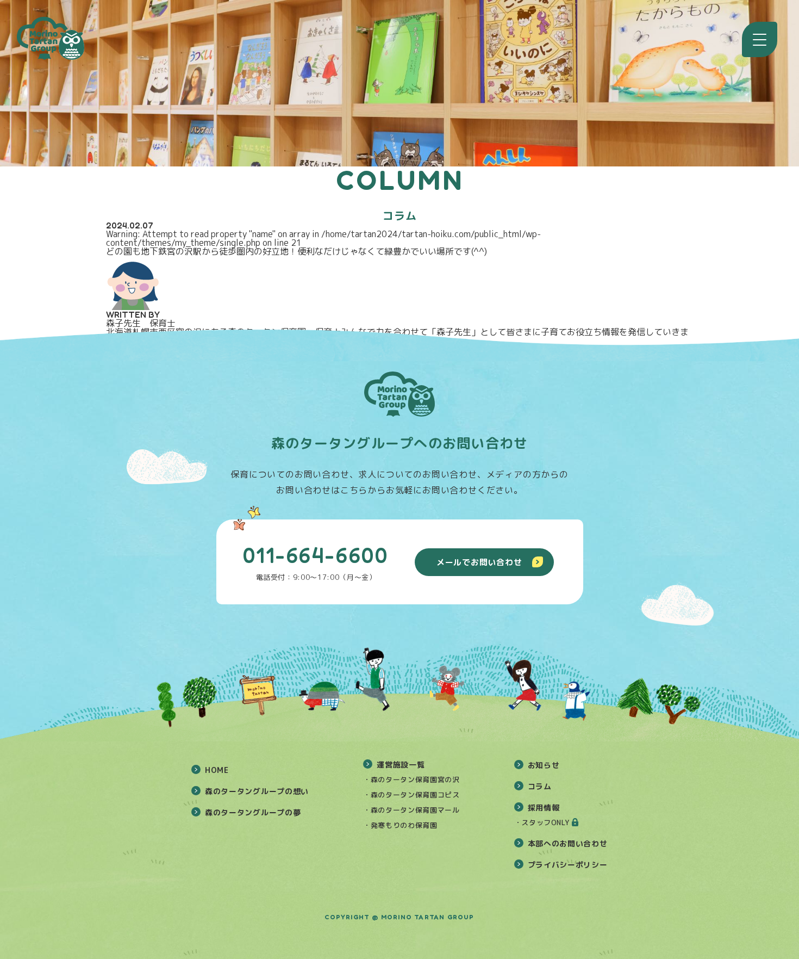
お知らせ (544, 765)
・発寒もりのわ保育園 (400, 825)
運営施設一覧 (401, 764)
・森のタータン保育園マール (411, 810)
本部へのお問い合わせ (568, 843)
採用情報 (544, 807)
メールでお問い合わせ (479, 562)
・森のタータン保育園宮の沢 (411, 779)
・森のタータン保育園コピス (411, 795)
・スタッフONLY (542, 822)
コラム (540, 786)
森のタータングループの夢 (253, 812)
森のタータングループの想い (257, 791)
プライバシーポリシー (568, 864)
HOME (217, 770)
